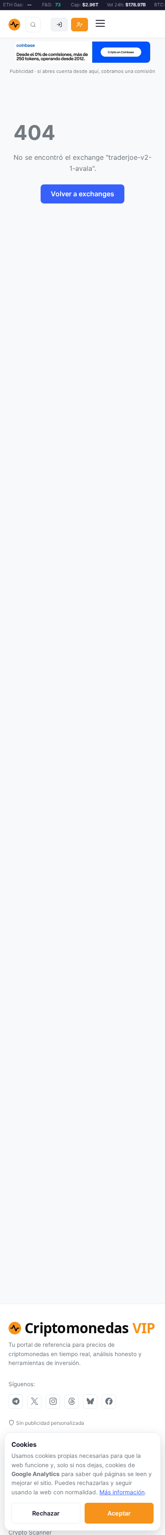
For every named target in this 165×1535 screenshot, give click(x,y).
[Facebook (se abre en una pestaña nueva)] (109, 1401)
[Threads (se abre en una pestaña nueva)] (71, 1401)
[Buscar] (33, 24)
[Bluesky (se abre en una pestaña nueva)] (90, 1401)
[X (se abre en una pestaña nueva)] (34, 1401)
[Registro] (79, 24)
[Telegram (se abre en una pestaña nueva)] (15, 1401)
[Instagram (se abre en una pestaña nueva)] (53, 1401)
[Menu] (100, 24)
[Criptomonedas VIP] (14, 25)
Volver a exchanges (82, 193)
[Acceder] (59, 24)
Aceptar (119, 1513)
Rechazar (46, 1513)
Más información (122, 1492)
